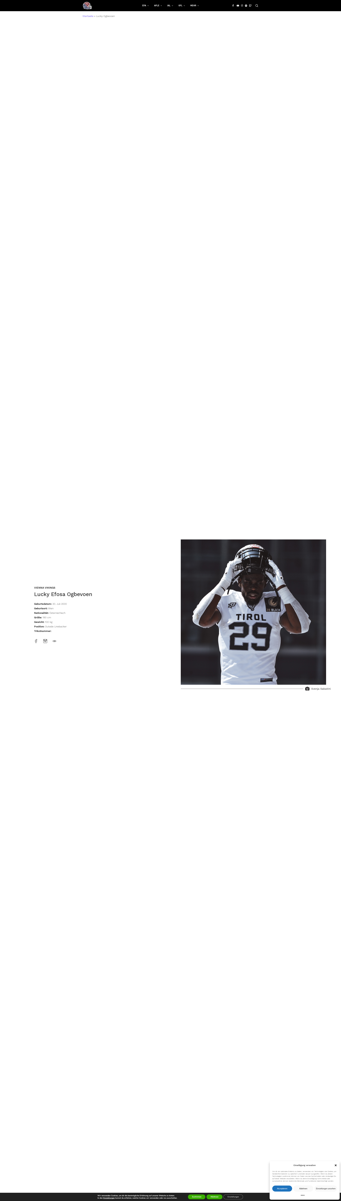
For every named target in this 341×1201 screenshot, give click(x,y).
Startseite (88, 16)
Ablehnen (303, 1188)
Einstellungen (109, 1198)
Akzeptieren (282, 1188)
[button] (335, 1165)
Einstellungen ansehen (326, 1188)
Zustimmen (196, 1197)
